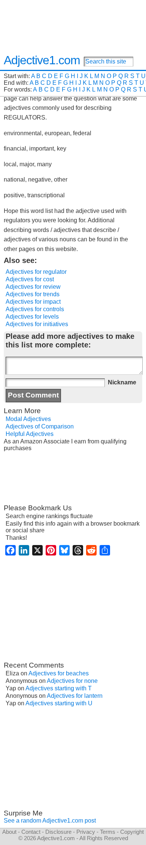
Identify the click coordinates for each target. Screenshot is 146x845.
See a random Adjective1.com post (50, 820)
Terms (107, 832)
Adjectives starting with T (58, 688)
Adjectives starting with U (58, 703)
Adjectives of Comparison (40, 426)
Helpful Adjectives (30, 434)
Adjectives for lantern (75, 696)
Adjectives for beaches (58, 673)
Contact (30, 832)
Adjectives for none (72, 681)
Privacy (85, 832)
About (9, 832)
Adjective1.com (42, 60)
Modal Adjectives (28, 419)
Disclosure (58, 832)
